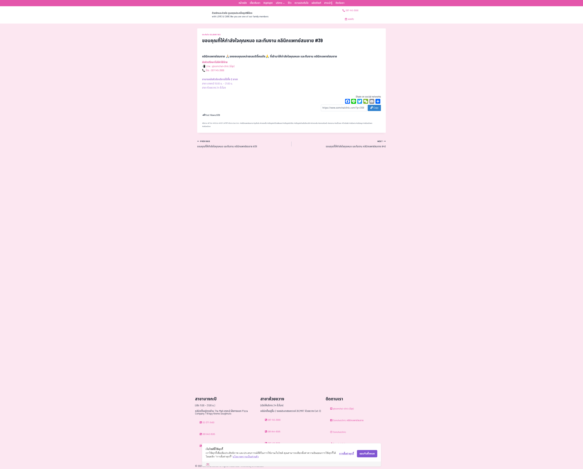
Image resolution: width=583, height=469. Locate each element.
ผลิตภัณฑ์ (316, 3)
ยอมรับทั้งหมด (367, 453)
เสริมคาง (352, 123)
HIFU (221, 123)
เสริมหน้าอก (206, 126)
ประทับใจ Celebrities (211, 34)
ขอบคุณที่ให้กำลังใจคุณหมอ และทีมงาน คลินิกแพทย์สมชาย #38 (227, 144)
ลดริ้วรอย (337, 123)
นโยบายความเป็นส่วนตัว (246, 456)
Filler (210, 123)
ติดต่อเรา (340, 3)
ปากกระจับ (314, 123)
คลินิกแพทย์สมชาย (246, 123)
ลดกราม (331, 123)
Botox (204, 123)
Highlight (268, 3)
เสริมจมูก (359, 123)
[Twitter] (360, 102)
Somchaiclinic (234, 123)
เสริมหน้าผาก (367, 123)
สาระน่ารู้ (328, 3)
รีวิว (290, 3)
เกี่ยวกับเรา (255, 3)
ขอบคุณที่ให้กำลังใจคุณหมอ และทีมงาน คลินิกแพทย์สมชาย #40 (356, 144)
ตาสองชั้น (263, 123)
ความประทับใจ (301, 3)
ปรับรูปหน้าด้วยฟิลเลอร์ (275, 123)
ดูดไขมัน (256, 123)
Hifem (216, 123)
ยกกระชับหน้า (322, 123)
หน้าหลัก (243, 3)
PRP (226, 123)
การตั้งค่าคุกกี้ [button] (346, 453)
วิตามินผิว (345, 123)
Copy (375, 108)
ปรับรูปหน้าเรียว (288, 123)
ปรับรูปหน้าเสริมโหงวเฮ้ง (302, 123)
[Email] (372, 102)
